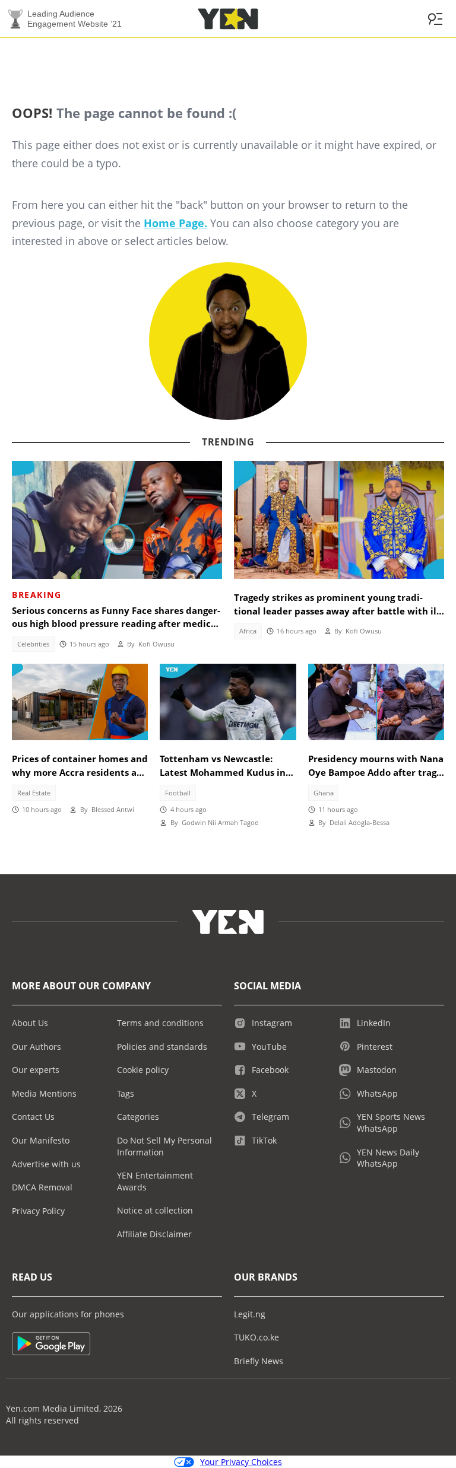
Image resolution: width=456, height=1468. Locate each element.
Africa (247, 631)
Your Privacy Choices (241, 1461)
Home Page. (175, 223)
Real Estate (33, 793)
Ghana (324, 793)
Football (178, 793)
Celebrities (33, 644)
